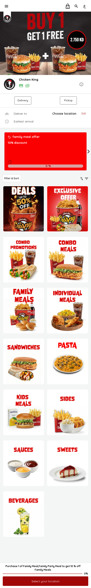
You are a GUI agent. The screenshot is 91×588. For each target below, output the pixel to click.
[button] (45, 85)
